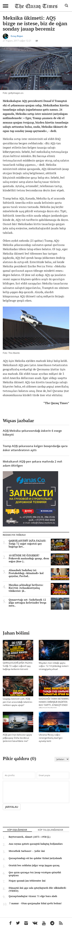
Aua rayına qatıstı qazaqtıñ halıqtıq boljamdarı (36, 843)
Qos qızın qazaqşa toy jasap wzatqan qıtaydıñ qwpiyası (35, 874)
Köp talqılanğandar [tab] (50, 829)
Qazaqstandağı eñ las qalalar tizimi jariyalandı (35, 858)
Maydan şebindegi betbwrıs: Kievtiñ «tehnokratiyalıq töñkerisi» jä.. (26, 587)
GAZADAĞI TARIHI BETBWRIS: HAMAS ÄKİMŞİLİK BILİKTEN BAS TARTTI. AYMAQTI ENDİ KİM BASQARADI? (54, 703)
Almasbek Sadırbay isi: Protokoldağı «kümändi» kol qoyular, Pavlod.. (26, 573)
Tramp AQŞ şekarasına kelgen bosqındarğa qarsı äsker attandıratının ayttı (35, 448)
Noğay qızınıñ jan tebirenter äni (27, 880)
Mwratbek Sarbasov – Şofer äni (27, 850)
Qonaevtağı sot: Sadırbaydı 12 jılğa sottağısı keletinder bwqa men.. (27, 602)
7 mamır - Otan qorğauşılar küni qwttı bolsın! (35, 903)
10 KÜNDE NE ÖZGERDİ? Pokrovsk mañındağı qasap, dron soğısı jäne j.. (29, 558)
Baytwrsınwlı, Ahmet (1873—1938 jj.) (29, 836)
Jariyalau (11, 807)
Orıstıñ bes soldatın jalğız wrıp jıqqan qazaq (34, 865)
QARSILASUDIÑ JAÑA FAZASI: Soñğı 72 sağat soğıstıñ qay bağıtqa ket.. (27, 543)
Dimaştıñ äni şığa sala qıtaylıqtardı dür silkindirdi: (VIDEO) (37, 889)
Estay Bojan (17, 36)
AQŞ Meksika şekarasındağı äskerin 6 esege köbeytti (32, 432)
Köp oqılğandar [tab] (17, 829)
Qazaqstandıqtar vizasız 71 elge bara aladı (33, 896)
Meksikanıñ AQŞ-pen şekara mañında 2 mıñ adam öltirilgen (32, 463)
